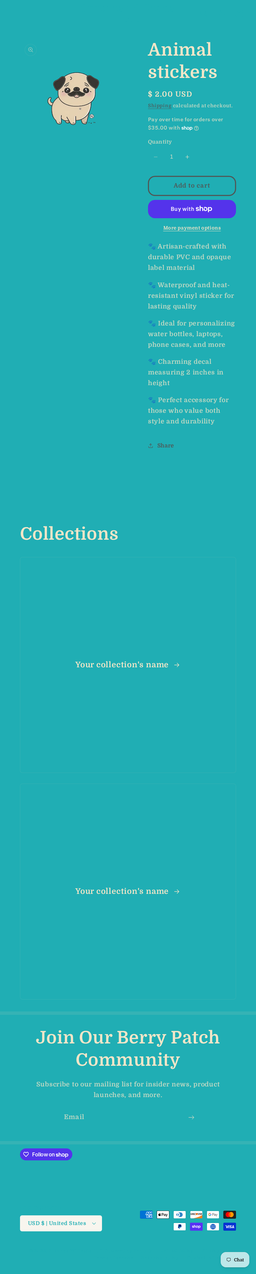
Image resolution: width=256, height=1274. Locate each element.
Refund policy (177, 1250)
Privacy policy (219, 1250)
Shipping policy (160, 1257)
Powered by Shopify (128, 1250)
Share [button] (165, 445)
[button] (17, 13)
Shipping (160, 105)
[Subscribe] (191, 1117)
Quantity (160, 142)
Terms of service (113, 1257)
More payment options (192, 228)
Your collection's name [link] (123, 664)
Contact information (211, 1257)
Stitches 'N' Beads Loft (76, 1250)
